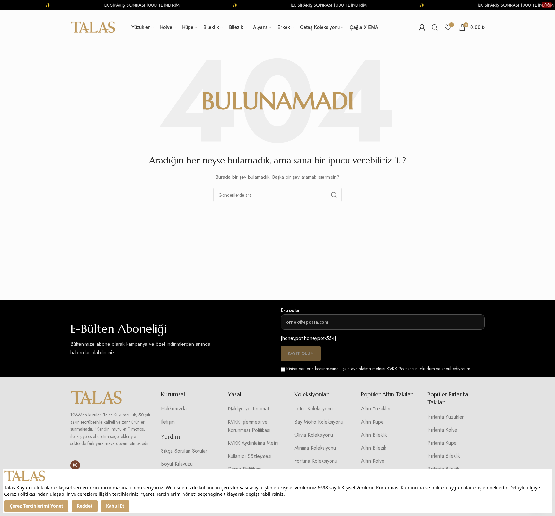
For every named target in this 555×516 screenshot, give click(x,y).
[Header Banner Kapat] (547, 5)
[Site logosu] (92, 26)
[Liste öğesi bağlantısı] (189, 409)
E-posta (290, 310)
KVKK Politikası (400, 368)
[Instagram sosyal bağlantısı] (75, 465)
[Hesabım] (422, 27)
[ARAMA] (334, 195)
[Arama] (434, 27)
